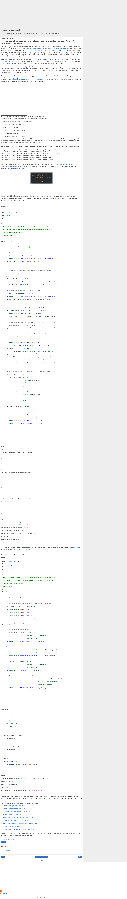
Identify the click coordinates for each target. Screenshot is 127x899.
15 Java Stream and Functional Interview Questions (19, 817)
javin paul (4, 893)
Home (41, 856)
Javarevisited (10, 30)
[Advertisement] (41, 15)
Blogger (45, 897)
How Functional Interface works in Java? (15, 820)
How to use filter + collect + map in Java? (15, 814)
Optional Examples (22, 549)
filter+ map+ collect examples (57, 48)
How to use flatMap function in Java (14, 808)
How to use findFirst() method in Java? (15, 826)
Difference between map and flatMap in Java (16, 811)
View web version (41, 860)
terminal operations (50, 139)
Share (3, 842)
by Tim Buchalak (27, 79)
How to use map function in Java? (13, 806)
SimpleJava (5, 891)
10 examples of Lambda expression (33, 48)
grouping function (64, 198)
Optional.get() (76, 548)
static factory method (7, 61)
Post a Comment (7, 850)
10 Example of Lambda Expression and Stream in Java (20, 823)
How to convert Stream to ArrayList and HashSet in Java (20, 829)
